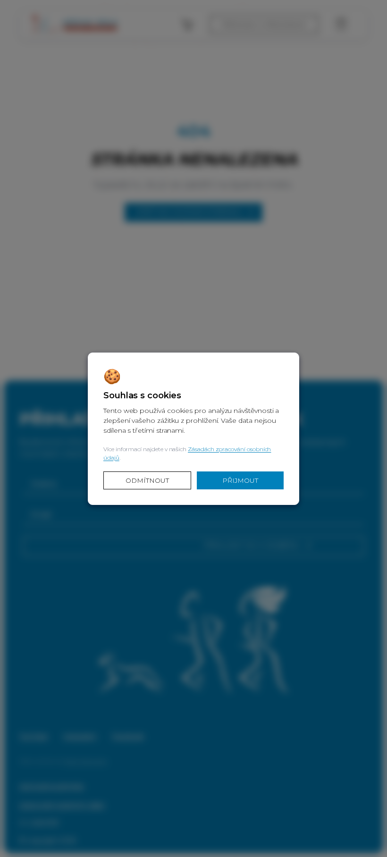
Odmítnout (147, 480)
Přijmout (240, 480)
